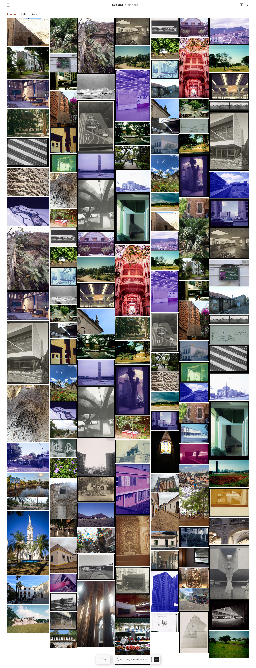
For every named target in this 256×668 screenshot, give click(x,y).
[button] (241, 5)
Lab (23, 14)
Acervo (11, 14)
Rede (34, 14)
